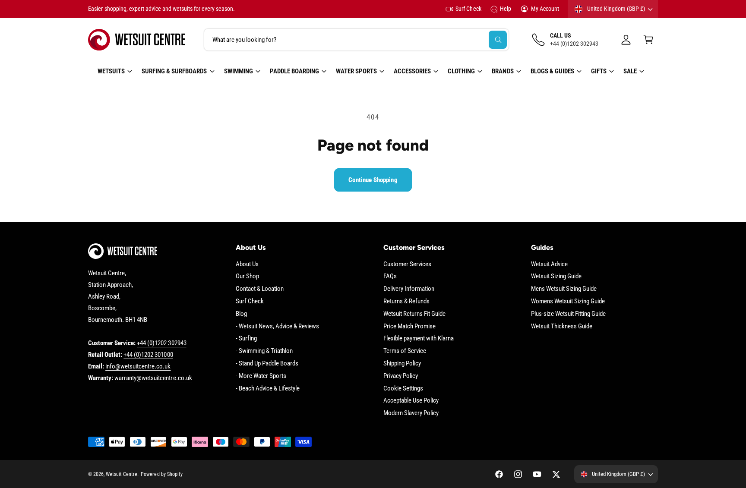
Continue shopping (373, 180)
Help (505, 8)
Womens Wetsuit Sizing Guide (568, 301)
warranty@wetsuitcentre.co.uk (153, 378)
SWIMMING (238, 71)
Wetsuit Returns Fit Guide (414, 314)
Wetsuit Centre (121, 474)
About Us (247, 264)
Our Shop (247, 276)
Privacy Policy (400, 376)
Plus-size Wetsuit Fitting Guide (568, 314)
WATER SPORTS (356, 71)
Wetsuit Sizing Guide (556, 276)
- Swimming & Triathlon (264, 351)
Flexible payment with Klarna (418, 338)
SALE (630, 71)
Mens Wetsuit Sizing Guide (564, 289)
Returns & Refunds (406, 301)
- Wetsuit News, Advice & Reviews (277, 326)
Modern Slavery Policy (411, 413)
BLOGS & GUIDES (552, 71)
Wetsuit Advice (549, 264)
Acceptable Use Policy (411, 400)
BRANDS (502, 71)
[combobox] (356, 39)
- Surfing (246, 338)
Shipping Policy (402, 363)
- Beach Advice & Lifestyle (268, 388)
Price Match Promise (409, 326)
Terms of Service (404, 351)
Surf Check (468, 8)
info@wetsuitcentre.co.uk (138, 366)
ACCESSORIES (412, 71)
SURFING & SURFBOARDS (174, 71)
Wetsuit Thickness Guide (561, 326)
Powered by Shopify (161, 474)
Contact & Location (260, 289)
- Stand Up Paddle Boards (267, 363)
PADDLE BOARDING (294, 71)
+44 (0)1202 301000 (148, 355)
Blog (241, 314)
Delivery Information (408, 289)
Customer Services (407, 264)
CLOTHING (461, 71)
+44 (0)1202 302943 (161, 343)
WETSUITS (111, 71)
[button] (648, 39)
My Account (545, 8)
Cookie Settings (403, 388)
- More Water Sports (261, 376)
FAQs (390, 276)
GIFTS (599, 71)
